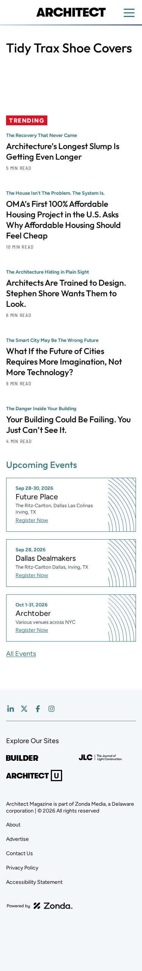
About (13, 825)
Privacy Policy (22, 868)
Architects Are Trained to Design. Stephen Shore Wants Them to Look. (66, 293)
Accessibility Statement (34, 882)
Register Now (32, 520)
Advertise (17, 839)
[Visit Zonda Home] (39, 906)
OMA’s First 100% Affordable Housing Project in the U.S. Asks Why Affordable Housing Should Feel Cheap (63, 220)
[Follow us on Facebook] (37, 708)
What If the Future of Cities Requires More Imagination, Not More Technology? (64, 361)
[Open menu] (129, 12)
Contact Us (19, 853)
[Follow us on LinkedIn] (10, 708)
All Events (21, 653)
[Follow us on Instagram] (51, 708)
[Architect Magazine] (71, 12)
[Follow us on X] (24, 708)
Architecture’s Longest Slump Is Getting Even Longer (62, 151)
